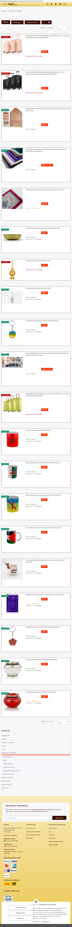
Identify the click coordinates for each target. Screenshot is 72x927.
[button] (48, 4)
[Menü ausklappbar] (5, 3)
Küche (3, 749)
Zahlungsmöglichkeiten (33, 832)
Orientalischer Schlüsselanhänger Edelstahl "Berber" (42, 320)
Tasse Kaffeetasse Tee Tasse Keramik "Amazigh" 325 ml (43, 495)
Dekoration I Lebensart (9, 753)
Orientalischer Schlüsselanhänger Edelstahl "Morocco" (43, 627)
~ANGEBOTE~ (6, 736)
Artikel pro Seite (32, 22)
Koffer (5, 760)
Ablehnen (21, 918)
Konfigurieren (20, 913)
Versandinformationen (33, 835)
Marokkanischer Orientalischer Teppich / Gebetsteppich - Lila (45, 594)
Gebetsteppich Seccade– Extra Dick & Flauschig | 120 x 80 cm (45, 189)
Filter (6, 22)
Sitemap (51, 835)
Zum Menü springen (36, 1)
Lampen (4, 739)
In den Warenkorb (48, 250)
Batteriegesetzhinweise (56, 841)
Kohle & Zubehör (7, 784)
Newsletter (29, 838)
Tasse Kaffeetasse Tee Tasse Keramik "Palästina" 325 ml (43, 527)
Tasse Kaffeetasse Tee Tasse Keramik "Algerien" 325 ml (43, 462)
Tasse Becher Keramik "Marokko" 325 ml (38, 430)
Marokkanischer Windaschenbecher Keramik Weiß (41, 659)
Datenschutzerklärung (38, 809)
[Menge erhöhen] (68, 245)
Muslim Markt (6, 781)
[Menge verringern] (27, 245)
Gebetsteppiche (8, 764)
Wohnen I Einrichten (8, 742)
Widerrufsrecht (53, 845)
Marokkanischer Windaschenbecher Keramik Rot (41, 692)
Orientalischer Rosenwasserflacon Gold (38, 260)
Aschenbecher (7, 757)
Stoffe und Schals (8, 774)
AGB (50, 832)
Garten (4, 746)
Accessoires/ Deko (8, 767)
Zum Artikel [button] (48, 62)
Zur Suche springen (23, 1)
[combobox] (48, 44)
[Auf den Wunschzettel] (19, 230)
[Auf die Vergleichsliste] (15, 230)
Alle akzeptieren (20, 907)
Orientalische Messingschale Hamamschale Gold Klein (43, 228)
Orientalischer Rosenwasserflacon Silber (38, 288)
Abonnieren (59, 818)
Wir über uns (30, 828)
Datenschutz (45, 921)
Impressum (36, 921)
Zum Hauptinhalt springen (8, 1)
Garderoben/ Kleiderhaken (11, 771)
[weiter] (68, 27)
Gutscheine (5, 788)
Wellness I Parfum (7, 777)
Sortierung (16, 22)
